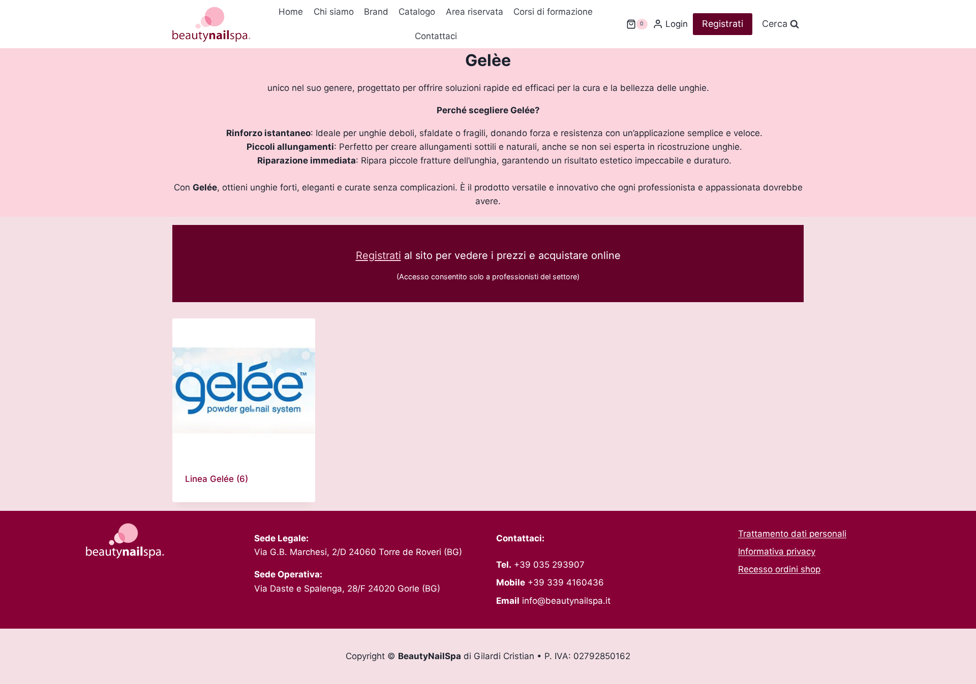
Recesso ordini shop (779, 569)
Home (291, 12)
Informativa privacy (776, 551)
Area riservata (474, 12)
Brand (376, 12)
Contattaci (436, 36)
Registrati (722, 23)
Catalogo (417, 12)
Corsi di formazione (553, 12)
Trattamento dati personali (792, 534)
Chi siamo (334, 12)
